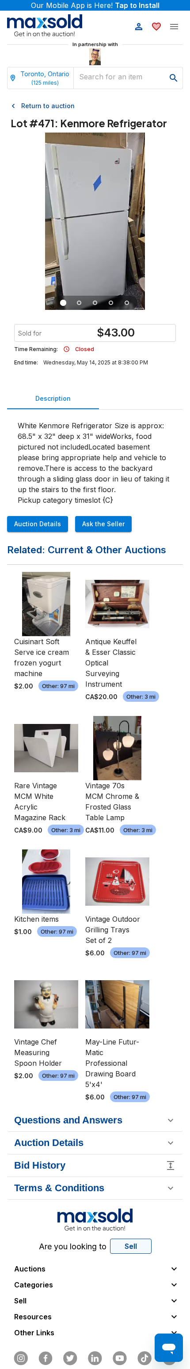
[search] (173, 78)
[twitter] (70, 1358)
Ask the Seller (103, 524)
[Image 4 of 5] (111, 302)
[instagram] (20, 1358)
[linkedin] (95, 1358)
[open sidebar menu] (174, 26)
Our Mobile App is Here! (95, 5)
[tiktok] (144, 1358)
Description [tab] (53, 398)
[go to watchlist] (156, 26)
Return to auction (48, 106)
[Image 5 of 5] (127, 302)
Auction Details (37, 524)
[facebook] (45, 1358)
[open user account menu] (139, 26)
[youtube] (119, 1358)
